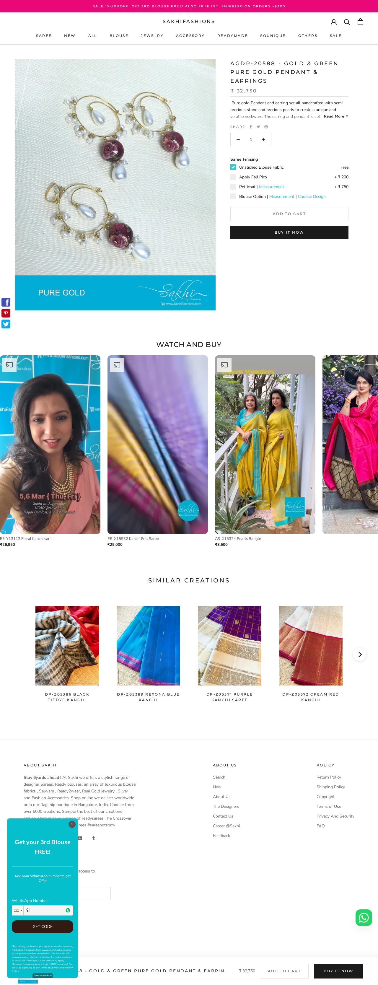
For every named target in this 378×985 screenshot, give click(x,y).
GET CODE (42, 926)
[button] (17, 910)
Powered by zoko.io (43, 975)
